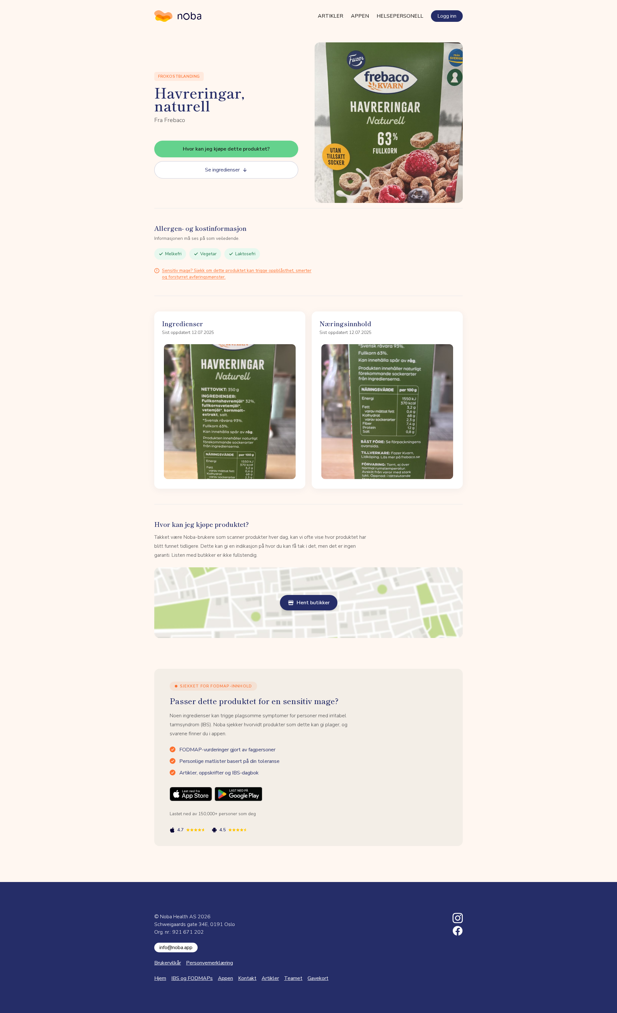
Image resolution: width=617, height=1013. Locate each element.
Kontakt (247, 978)
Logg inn (446, 16)
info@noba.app (175, 947)
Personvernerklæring (209, 962)
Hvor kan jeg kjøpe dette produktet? (226, 149)
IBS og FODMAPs (192, 978)
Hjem (160, 978)
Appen (360, 16)
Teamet (293, 978)
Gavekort (318, 978)
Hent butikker (313, 602)
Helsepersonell (400, 16)
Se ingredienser (222, 169)
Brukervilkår (167, 962)
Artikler (330, 16)
